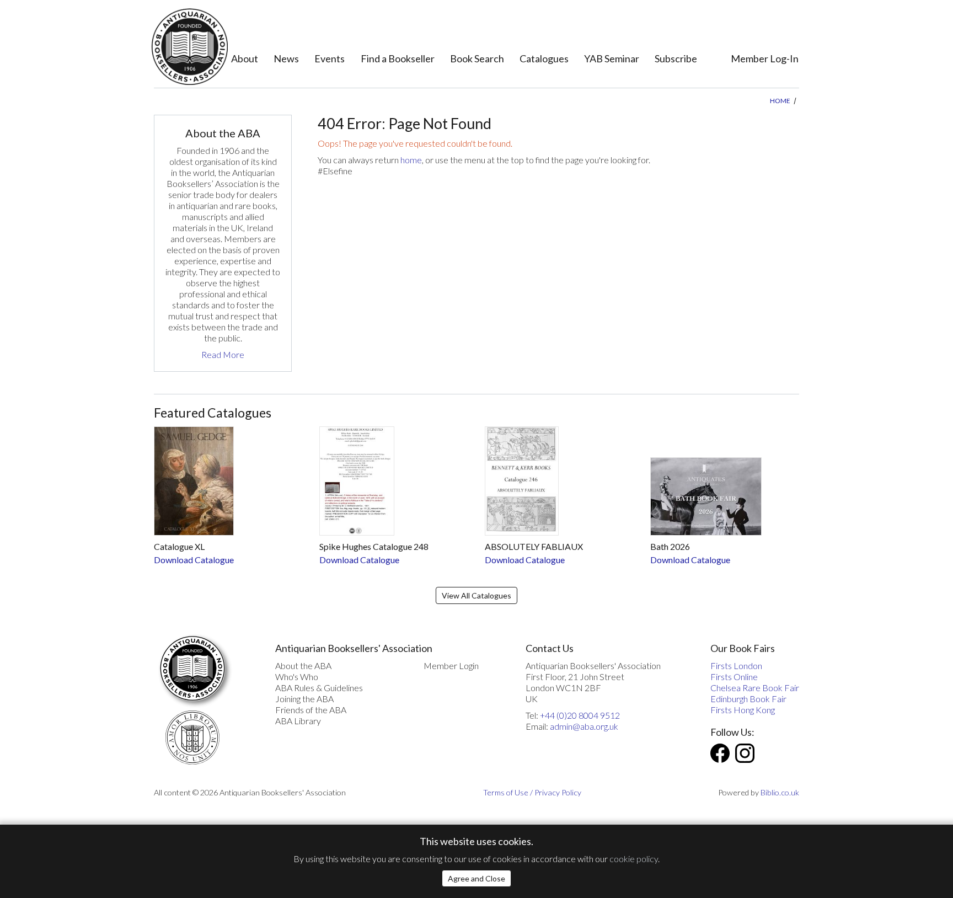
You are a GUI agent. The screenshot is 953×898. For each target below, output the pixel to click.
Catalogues (544, 58)
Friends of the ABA (310, 709)
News (286, 58)
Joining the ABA (304, 698)
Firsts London (736, 665)
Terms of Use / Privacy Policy (532, 792)
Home (780, 101)
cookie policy (633, 858)
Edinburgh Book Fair (748, 698)
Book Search (477, 58)
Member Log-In (765, 58)
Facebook (720, 753)
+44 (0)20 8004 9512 (580, 715)
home (411, 159)
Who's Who (296, 676)
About (244, 58)
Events (329, 58)
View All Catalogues (476, 595)
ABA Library (298, 720)
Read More (222, 354)
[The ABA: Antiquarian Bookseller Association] (189, 46)
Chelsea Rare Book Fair (754, 687)
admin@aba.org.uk (584, 726)
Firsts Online (734, 676)
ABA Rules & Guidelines (319, 687)
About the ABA (303, 665)
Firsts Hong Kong (742, 709)
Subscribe (676, 58)
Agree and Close (476, 878)
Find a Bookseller (398, 58)
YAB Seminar (611, 58)
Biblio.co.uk (780, 792)
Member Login (451, 665)
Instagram (744, 753)
